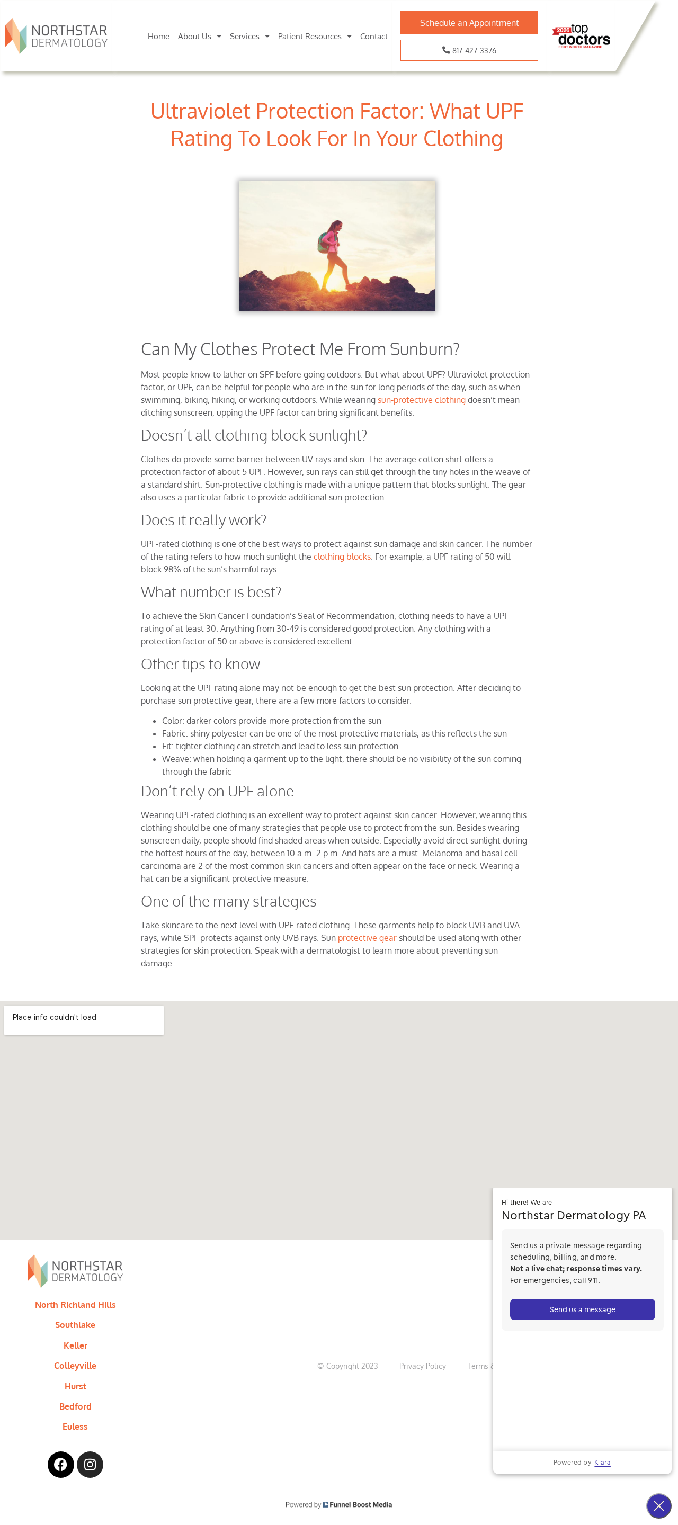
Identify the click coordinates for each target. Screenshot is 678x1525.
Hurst (75, 1386)
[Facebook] (61, 1464)
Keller (75, 1345)
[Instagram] (90, 1464)
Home (159, 36)
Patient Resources (310, 36)
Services (245, 36)
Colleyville (75, 1365)
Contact (374, 36)
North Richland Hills (75, 1304)
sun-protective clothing (422, 399)
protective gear (367, 937)
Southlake (75, 1325)
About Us (194, 36)
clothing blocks (342, 556)
